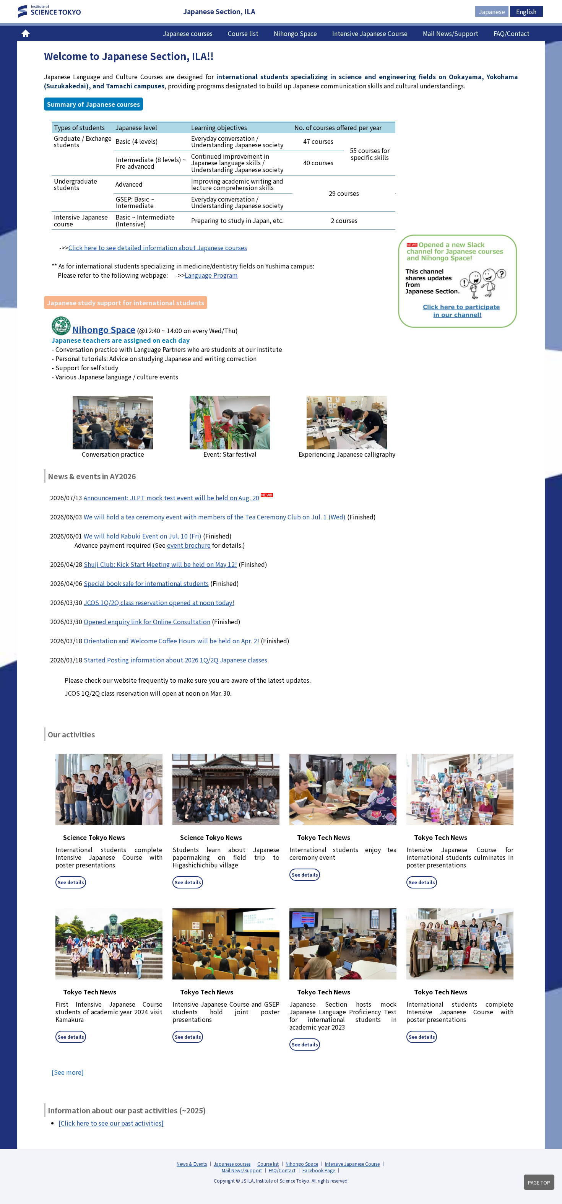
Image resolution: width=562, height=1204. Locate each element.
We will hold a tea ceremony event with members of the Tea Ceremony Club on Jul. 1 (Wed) (215, 516)
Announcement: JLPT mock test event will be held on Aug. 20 (171, 497)
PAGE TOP (539, 1182)
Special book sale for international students (146, 583)
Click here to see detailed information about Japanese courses (157, 247)
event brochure (189, 545)
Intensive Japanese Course (370, 33)
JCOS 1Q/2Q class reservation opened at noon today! (159, 602)
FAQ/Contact (512, 33)
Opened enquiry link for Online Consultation (147, 621)
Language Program (211, 275)
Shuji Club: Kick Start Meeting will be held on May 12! (160, 564)
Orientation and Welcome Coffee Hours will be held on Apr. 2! (171, 640)
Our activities (71, 734)
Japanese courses (188, 33)
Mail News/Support (450, 33)
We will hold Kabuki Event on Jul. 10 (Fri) (142, 535)
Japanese (492, 11)
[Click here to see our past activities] (111, 1123)
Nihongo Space (295, 33)
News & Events (192, 1163)
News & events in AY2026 (92, 476)
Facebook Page (318, 1170)
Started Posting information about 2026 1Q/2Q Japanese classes (175, 659)
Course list (243, 33)
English (526, 11)
